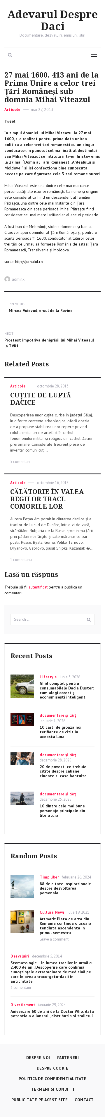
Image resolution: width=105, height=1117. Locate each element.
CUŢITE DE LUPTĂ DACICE (40, 399)
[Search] (89, 619)
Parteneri (68, 1057)
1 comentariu (21, 559)
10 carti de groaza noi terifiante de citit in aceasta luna (60, 732)
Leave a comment (54, 939)
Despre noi (38, 1057)
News (60, 912)
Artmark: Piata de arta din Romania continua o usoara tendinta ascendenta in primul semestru (65, 925)
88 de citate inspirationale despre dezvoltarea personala (65, 888)
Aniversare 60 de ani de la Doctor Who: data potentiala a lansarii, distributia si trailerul (52, 1014)
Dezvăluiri (19, 956)
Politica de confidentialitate (53, 1078)
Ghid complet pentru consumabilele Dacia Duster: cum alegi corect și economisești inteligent (67, 690)
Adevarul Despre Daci (52, 20)
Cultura (47, 912)
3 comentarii (20, 987)
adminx (18, 279)
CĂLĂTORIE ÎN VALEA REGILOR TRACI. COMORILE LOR (47, 499)
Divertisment (22, 1004)
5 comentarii (20, 461)
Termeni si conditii (52, 1089)
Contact (84, 1099)
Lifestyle (48, 677)
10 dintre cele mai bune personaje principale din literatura (62, 810)
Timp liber (49, 877)
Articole (12, 109)
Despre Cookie (53, 1068)
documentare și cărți (59, 715)
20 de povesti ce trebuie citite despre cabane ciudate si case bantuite (63, 771)
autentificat (38, 587)
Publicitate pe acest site (39, 1099)
